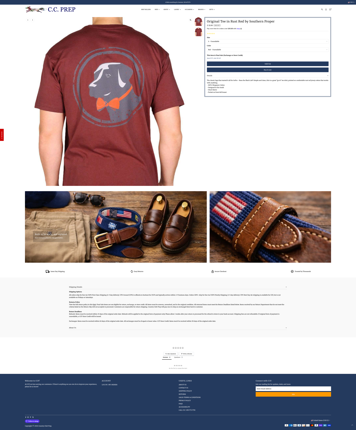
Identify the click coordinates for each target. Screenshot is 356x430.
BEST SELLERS (146, 9)
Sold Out (268, 64)
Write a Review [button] (187, 354)
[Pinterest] (30, 417)
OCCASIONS (189, 9)
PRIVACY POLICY (185, 400)
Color (209, 46)
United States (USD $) (321, 420)
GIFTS (211, 9)
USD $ (352, 2)
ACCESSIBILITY (184, 407)
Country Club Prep (44, 426)
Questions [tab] (177, 357)
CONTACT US (183, 388)
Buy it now (268, 70)
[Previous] (28, 20)
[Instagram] (28, 417)
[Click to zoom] (191, 20)
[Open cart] (330, 9)
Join (293, 394)
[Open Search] (322, 9)
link (94, 304)
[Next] (32, 20)
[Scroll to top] (352, 425)
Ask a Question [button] (171, 354)
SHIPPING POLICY (185, 391)
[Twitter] (33, 417)
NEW (156, 9)
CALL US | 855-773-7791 (187, 410)
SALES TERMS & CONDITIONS (190, 397)
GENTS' (166, 9)
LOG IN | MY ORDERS (109, 385)
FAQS (181, 404)
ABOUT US (182, 385)
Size (208, 37)
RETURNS (182, 394)
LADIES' (176, 9)
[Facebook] (26, 417)
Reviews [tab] (165, 357)
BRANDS (201, 9)
